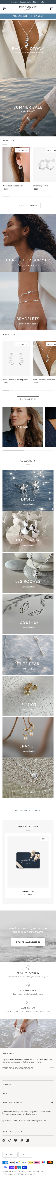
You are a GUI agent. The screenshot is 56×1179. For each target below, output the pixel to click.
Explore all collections (28, 811)
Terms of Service (26, 1174)
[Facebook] (3, 1140)
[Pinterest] (15, 1140)
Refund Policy (9, 1174)
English (9, 1155)
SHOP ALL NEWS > (28, 399)
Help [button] (4, 1094)
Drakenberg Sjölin (14, 1172)
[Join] (51, 1067)
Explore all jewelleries (28, 942)
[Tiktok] (9, 1140)
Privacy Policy (36, 1172)
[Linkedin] (27, 1140)
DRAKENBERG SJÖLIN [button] (12, 1102)
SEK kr (24, 1155)
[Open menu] (7, 8)
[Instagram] (21, 1140)
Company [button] (7, 1085)
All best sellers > (28, 205)
